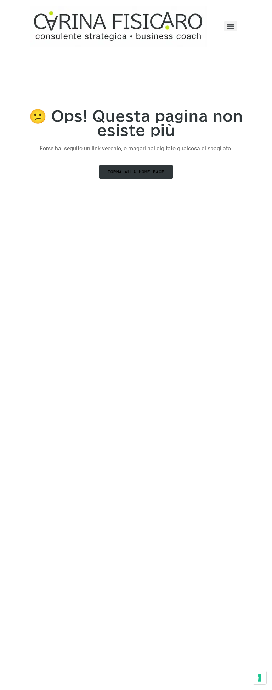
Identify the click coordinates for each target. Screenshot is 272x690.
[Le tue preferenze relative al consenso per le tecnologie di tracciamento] (259, 677)
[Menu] (230, 26)
